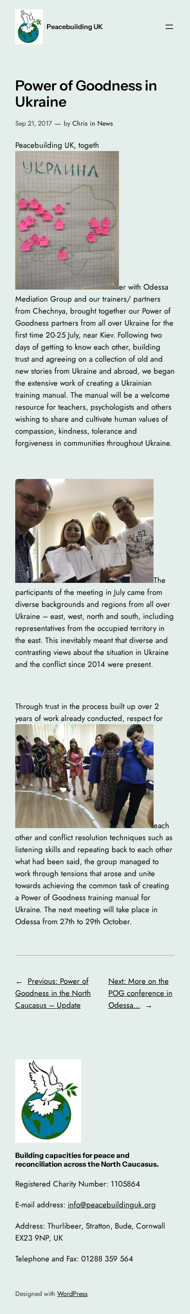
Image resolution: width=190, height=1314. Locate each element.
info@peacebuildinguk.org (112, 1204)
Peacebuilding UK (75, 27)
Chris (80, 123)
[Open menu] (169, 26)
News (105, 123)
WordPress (72, 1293)
